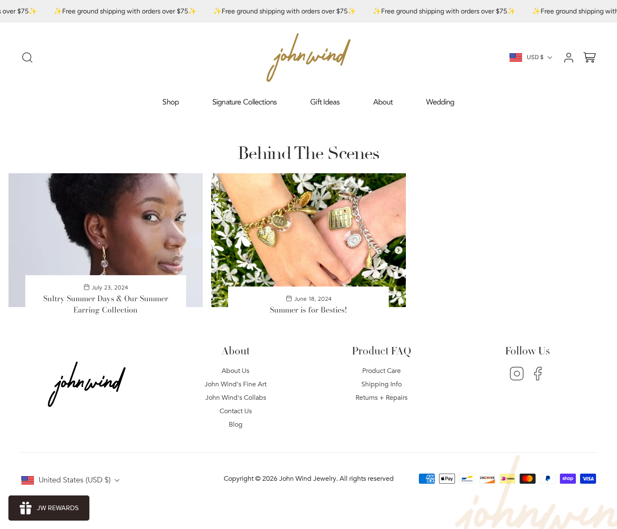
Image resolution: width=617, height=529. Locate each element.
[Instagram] (517, 374)
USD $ (535, 57)
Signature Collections (244, 102)
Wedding (440, 102)
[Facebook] (538, 374)
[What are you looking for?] (27, 57)
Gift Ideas (325, 102)
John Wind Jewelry (307, 478)
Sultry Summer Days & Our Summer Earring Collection (105, 304)
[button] (171, 102)
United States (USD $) (75, 480)
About (383, 102)
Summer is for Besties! (308, 309)
